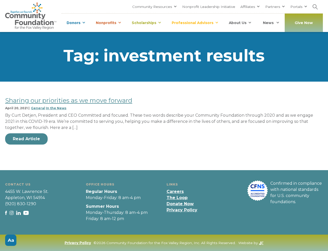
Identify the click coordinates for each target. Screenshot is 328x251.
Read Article (26, 138)
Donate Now (180, 203)
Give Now (304, 23)
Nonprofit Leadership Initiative (208, 7)
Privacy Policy (182, 210)
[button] (154, 7)
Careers (175, 191)
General (38, 108)
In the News (56, 108)
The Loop (177, 197)
